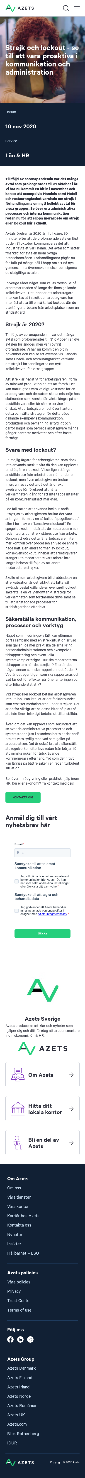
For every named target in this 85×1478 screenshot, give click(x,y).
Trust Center (19, 1300)
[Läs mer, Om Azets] (71, 1074)
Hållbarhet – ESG (23, 1253)
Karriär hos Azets (23, 1216)
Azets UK (16, 1415)
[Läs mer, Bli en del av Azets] (71, 1142)
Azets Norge (19, 1396)
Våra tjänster (19, 1197)
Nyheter (14, 1234)
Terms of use (19, 1310)
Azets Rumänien (22, 1405)
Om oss (14, 1188)
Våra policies (18, 1282)
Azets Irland (18, 1387)
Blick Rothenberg (23, 1434)
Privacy (14, 1291)
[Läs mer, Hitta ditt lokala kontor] (71, 1108)
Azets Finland (19, 1378)
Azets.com (17, 1424)
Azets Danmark (21, 1368)
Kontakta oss (23, 797)
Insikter (14, 1244)
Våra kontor (18, 1206)
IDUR (12, 1443)
